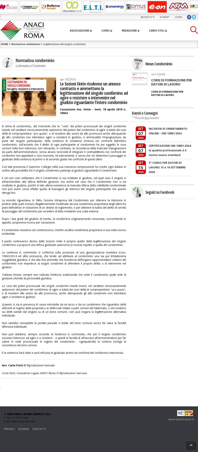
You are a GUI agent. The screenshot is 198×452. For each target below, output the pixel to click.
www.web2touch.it (181, 419)
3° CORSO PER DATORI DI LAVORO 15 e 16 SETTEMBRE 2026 (167, 167)
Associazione (79, 30)
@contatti (148, 17)
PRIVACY (9, 429)
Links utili (156, 30)
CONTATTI (39, 429)
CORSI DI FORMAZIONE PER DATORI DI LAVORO (171, 82)
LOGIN (178, 17)
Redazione (129, 30)
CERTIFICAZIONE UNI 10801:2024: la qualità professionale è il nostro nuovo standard (170, 150)
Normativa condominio (25, 44)
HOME (4, 44)
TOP (191, 445)
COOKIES (23, 429)
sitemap (164, 17)
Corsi (105, 30)
